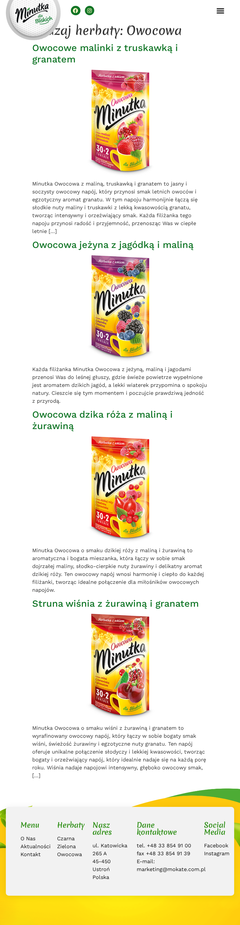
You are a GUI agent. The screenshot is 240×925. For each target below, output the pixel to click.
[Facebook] (75, 10)
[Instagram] (89, 10)
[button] (220, 10)
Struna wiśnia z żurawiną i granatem (115, 603)
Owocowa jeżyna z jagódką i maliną (112, 244)
